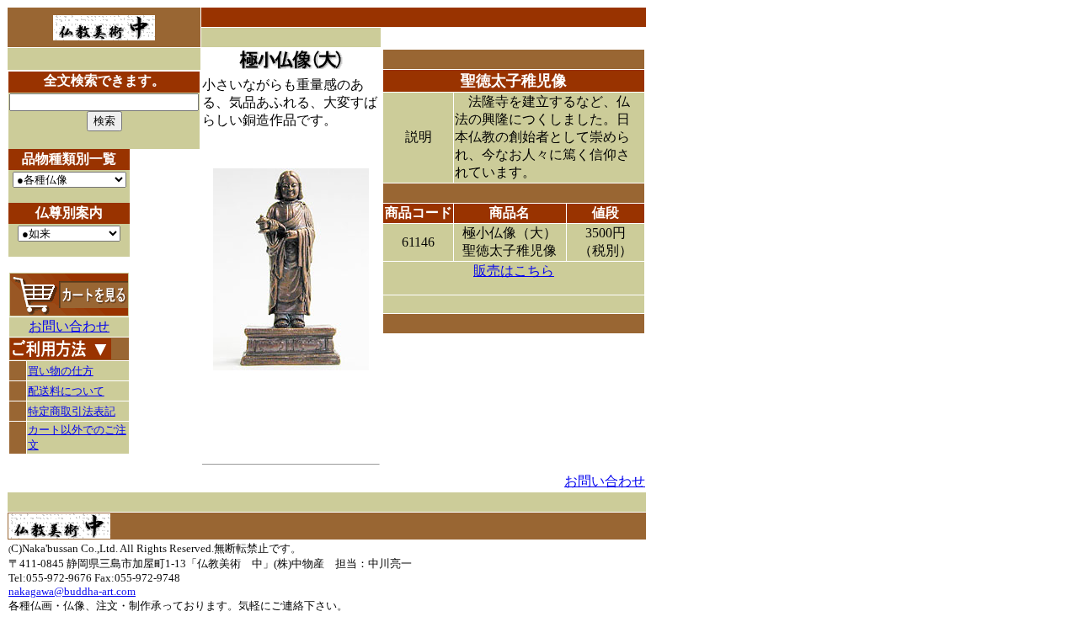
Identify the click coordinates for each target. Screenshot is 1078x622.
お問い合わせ (69, 326)
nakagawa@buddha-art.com (72, 591)
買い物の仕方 (60, 370)
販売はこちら (513, 270)
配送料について (66, 391)
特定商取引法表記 (71, 411)
